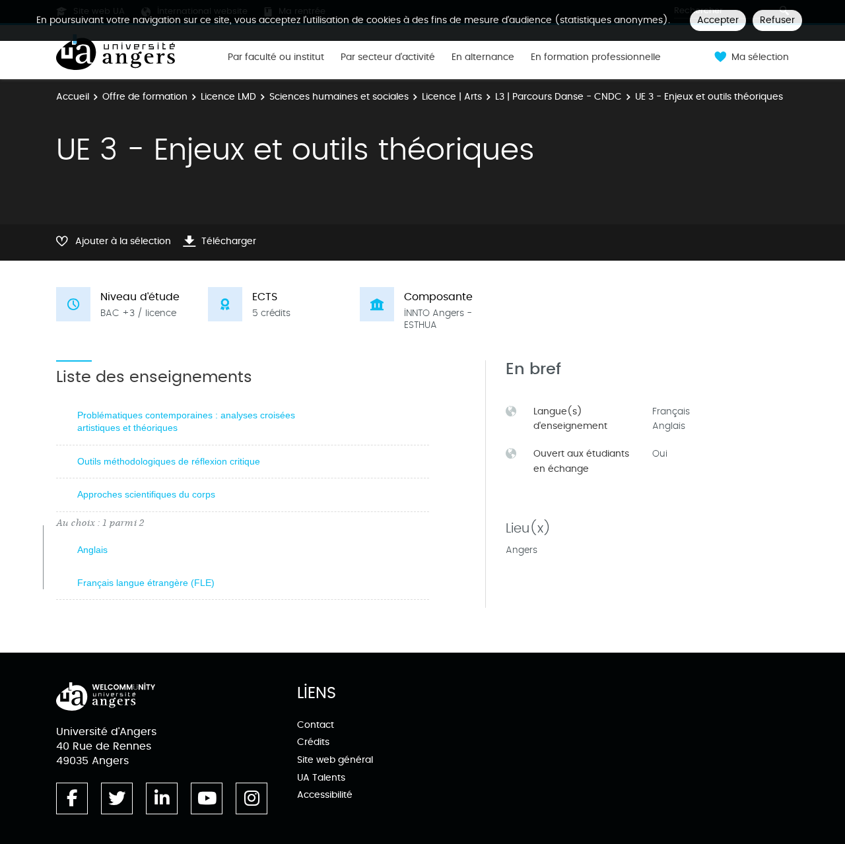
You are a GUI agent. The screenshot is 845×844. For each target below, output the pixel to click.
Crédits (313, 742)
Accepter (718, 20)
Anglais (92, 549)
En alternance (483, 57)
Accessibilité (325, 795)
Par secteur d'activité (388, 57)
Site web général (335, 760)
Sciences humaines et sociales (339, 97)
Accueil (72, 97)
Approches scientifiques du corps (146, 494)
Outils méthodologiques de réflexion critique (168, 461)
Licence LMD (228, 97)
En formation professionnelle (596, 57)
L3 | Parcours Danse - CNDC (558, 97)
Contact (315, 725)
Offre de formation (144, 97)
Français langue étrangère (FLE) (146, 582)
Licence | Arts (452, 97)
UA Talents (321, 778)
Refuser (777, 20)
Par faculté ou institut (276, 57)
